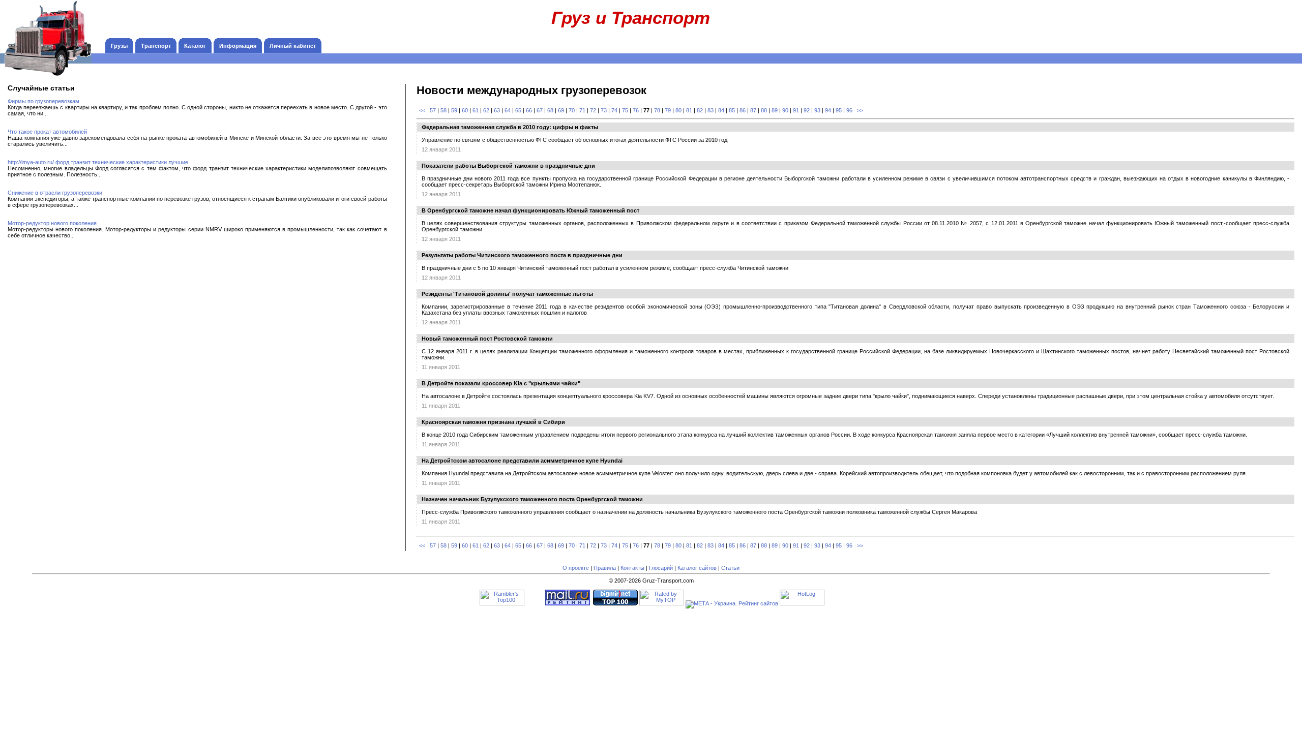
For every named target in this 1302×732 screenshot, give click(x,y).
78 (657, 110)
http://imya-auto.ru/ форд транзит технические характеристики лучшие (98, 162)
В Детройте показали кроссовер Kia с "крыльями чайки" (501, 383)
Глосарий (661, 568)
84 (721, 110)
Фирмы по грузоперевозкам (43, 101)
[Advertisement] (1230, 23)
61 (475, 110)
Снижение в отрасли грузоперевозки (55, 193)
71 (582, 110)
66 (529, 110)
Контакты (632, 568)
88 (764, 110)
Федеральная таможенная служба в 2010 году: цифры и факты (510, 127)
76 (636, 110)
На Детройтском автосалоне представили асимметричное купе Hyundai (522, 461)
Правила (605, 568)
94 (828, 110)
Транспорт (156, 46)
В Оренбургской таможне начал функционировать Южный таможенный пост (530, 210)
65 (518, 110)
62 (486, 110)
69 (561, 110)
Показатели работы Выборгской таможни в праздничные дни (508, 166)
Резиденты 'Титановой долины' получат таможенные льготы (507, 294)
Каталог (195, 46)
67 (540, 110)
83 (710, 110)
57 (433, 110)
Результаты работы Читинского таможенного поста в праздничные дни (522, 255)
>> (860, 110)
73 (604, 110)
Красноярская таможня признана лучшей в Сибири (493, 422)
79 (668, 110)
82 (700, 110)
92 (807, 110)
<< (422, 110)
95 (839, 110)
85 (732, 110)
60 (465, 110)
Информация (237, 46)
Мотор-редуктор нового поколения (52, 223)
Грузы (119, 46)
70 (572, 110)
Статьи (730, 568)
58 (443, 110)
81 (689, 110)
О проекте (576, 568)
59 (454, 110)
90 (785, 110)
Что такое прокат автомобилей (47, 132)
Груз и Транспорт (630, 17)
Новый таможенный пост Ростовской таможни (487, 339)
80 (678, 110)
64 (508, 110)
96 (849, 110)
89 (775, 110)
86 (742, 110)
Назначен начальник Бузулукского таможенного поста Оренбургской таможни (532, 499)
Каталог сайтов (697, 568)
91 (796, 110)
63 (497, 110)
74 (614, 110)
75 (625, 110)
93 (817, 110)
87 (753, 110)
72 (593, 110)
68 (550, 110)
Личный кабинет (293, 46)
